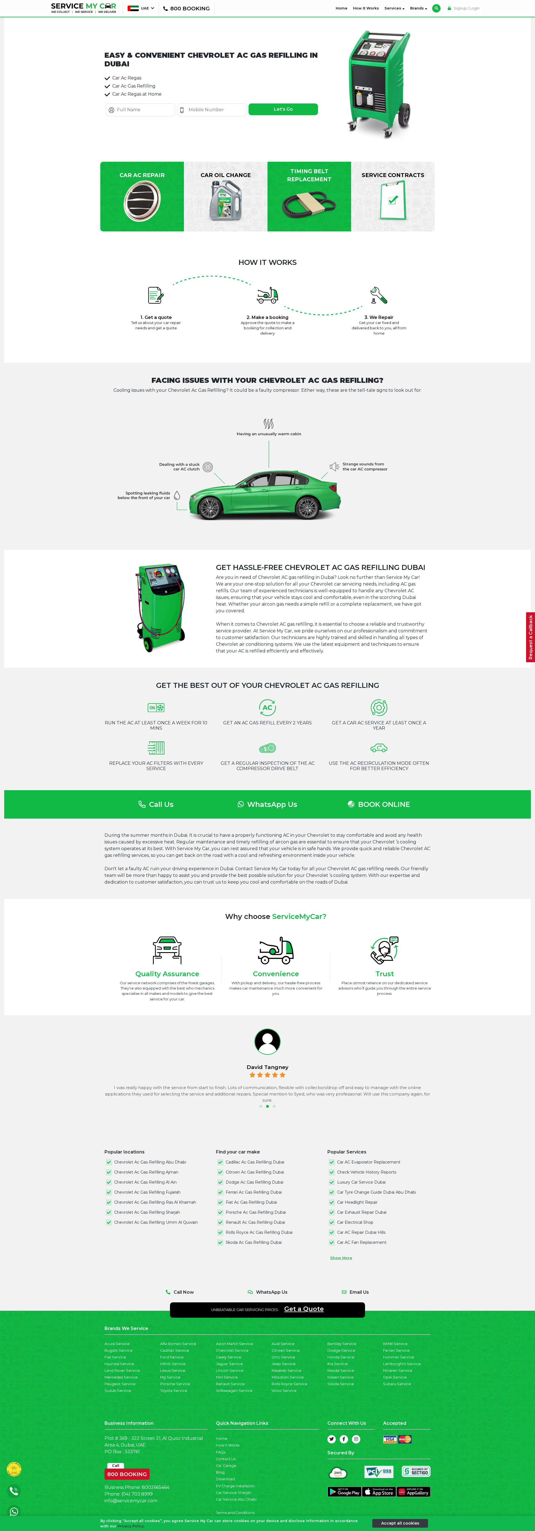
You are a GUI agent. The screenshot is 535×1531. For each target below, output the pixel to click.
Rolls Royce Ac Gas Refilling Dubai (259, 1232)
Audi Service (283, 1344)
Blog (220, 1472)
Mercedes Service (121, 1377)
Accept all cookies (400, 1523)
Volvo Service (284, 1391)
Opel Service (395, 1377)
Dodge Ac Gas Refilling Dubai (254, 1182)
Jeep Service (284, 1364)
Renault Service (230, 1384)
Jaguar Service (229, 1364)
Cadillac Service (174, 1350)
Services (393, 8)
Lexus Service (172, 1370)
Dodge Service (341, 1350)
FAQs (220, 1452)
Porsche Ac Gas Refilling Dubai (256, 1212)
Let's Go (283, 109)
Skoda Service (340, 1384)
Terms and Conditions (235, 1513)
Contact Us (225, 1459)
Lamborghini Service (402, 1364)
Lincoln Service (230, 1370)
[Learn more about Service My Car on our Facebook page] (344, 1439)
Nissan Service (340, 1377)
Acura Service (117, 1344)
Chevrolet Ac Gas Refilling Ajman (146, 1172)
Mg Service (170, 1377)
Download (225, 1479)
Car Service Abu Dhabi (236, 1499)
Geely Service (228, 1357)
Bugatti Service (118, 1350)
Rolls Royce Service (289, 1384)
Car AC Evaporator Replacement (368, 1162)
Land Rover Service (122, 1370)
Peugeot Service (119, 1384)
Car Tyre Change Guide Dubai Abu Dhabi (376, 1192)
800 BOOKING (127, 1473)
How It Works (366, 8)
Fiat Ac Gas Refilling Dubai (251, 1202)
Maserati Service (286, 1370)
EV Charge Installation (235, 1486)
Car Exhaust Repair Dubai (361, 1212)
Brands (417, 8)
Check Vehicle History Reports (366, 1172)
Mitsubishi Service (288, 1377)
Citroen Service (286, 1350)
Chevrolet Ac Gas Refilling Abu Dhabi (150, 1162)
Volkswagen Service (234, 1391)
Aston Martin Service (234, 1344)
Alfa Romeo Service (178, 1344)
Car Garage (226, 1466)
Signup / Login (466, 8)
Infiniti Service (173, 1364)
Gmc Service (283, 1357)
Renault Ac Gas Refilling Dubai (255, 1222)
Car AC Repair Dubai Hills (361, 1232)
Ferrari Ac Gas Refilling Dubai (254, 1192)
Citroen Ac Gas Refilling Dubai (255, 1172)
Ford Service (172, 1357)
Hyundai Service (119, 1364)
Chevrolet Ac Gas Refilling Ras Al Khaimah (155, 1202)
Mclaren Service (397, 1370)
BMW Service (395, 1344)
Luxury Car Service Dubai (361, 1182)
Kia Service (337, 1364)
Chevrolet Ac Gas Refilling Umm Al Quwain (156, 1222)
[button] (260, 1106)
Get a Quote (304, 1309)
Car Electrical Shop (355, 1222)
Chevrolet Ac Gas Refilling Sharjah (147, 1212)
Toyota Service (173, 1391)
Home (343, 8)
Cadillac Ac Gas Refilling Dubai (255, 1162)
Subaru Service (397, 1384)
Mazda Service (340, 1370)
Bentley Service (341, 1344)
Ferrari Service (396, 1350)
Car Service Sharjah (233, 1493)
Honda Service (340, 1357)
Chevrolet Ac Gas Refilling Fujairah (147, 1192)
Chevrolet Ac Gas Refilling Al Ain (145, 1182)
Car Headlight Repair (357, 1202)
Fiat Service (115, 1357)
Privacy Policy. (131, 1526)
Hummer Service (398, 1357)
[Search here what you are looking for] (436, 8)
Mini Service (227, 1377)
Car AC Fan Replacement (361, 1242)
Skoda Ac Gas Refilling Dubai (254, 1242)
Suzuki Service (117, 1391)
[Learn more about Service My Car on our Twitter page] (331, 1439)
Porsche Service (175, 1384)
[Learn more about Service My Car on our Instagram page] (356, 1439)
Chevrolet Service (232, 1350)
